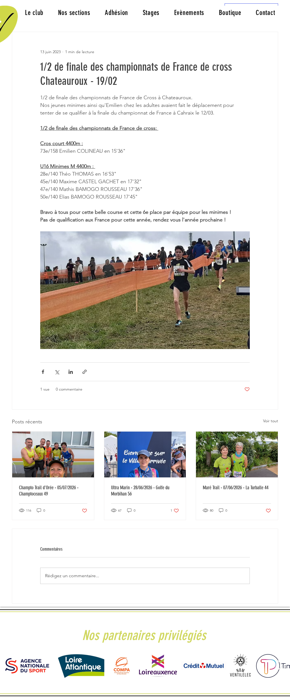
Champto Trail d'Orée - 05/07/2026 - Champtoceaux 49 (48, 490)
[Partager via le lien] (84, 371)
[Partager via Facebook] (43, 371)
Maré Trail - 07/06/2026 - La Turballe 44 (235, 487)
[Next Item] (280, 665)
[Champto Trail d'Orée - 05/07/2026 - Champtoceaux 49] (53, 454)
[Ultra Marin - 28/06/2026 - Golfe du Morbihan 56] (145, 454)
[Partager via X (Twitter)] (56, 371)
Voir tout (270, 420)
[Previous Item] (10, 665)
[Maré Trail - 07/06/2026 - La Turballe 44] (237, 454)
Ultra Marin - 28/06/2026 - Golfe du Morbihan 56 (140, 490)
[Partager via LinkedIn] (70, 371)
